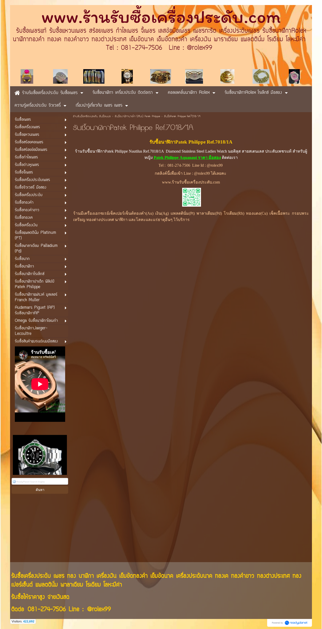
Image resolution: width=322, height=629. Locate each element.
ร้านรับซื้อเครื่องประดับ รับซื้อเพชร (92, 117)
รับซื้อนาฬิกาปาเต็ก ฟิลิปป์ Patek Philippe (137, 117)
